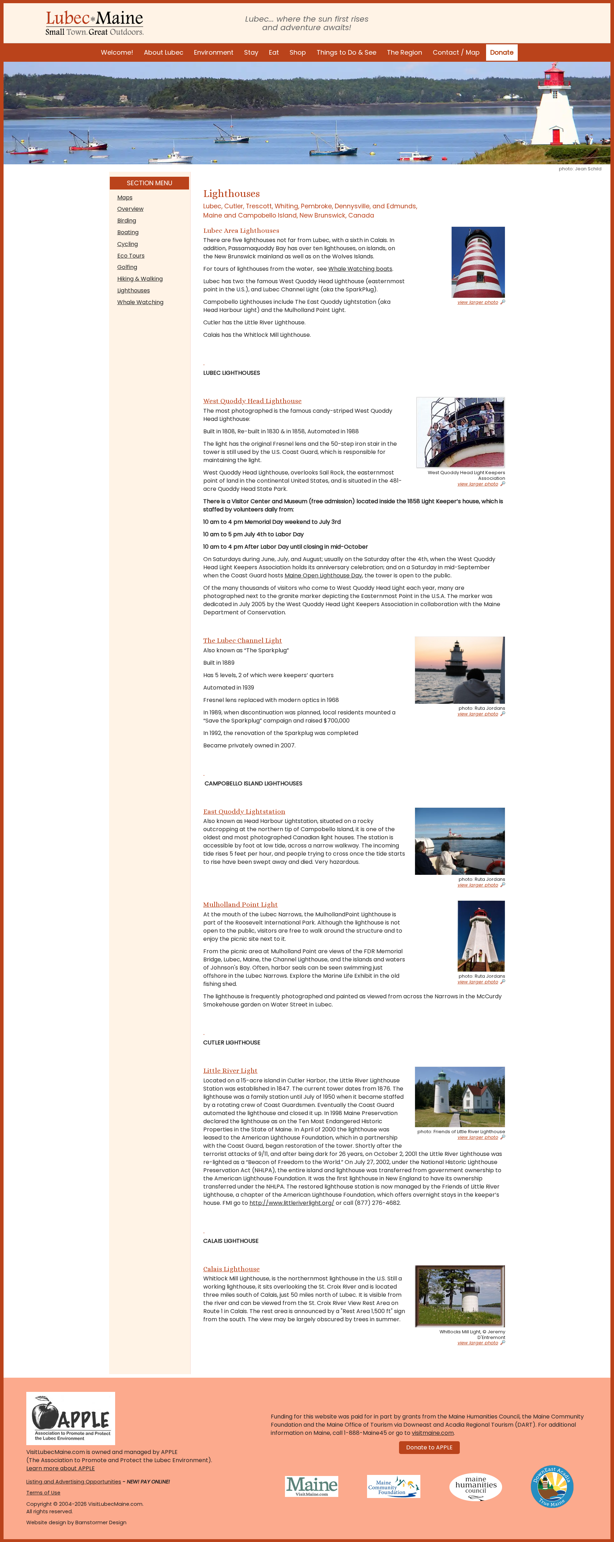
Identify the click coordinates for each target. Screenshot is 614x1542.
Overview (130, 209)
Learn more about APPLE (60, 1468)
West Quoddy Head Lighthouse (252, 401)
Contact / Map (456, 52)
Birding (126, 220)
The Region (404, 52)
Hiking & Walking (140, 279)
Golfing (127, 267)
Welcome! (117, 52)
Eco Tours (131, 256)
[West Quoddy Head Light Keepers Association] (460, 432)
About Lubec (163, 52)
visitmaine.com (433, 1433)
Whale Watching (140, 302)
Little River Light (230, 1070)
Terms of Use (43, 1492)
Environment (213, 52)
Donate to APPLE (429, 1447)
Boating (128, 232)
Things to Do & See (346, 52)
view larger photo (478, 302)
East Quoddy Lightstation (244, 811)
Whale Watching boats (360, 269)
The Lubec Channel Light (242, 640)
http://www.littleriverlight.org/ (291, 1203)
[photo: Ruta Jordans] (460, 670)
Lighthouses (133, 290)
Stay (251, 52)
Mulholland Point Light (240, 904)
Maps (125, 197)
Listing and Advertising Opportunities (73, 1481)
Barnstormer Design (100, 1522)
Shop (298, 52)
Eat (274, 52)
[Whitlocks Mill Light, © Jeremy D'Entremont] (460, 1296)
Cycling (127, 244)
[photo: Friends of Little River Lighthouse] (460, 1096)
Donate (501, 52)
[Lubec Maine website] (94, 22)
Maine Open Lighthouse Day (323, 575)
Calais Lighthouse (231, 1269)
